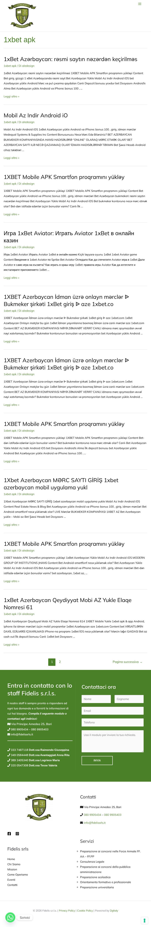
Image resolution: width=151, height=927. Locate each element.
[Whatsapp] (10, 917)
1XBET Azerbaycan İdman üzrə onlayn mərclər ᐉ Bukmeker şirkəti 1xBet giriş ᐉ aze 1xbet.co (66, 300)
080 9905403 (39, 729)
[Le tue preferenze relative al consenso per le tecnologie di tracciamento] (144, 920)
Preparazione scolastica (95, 877)
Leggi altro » (11, 96)
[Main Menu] (140, 4)
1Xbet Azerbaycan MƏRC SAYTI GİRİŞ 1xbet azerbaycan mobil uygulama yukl (61, 484)
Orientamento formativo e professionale (105, 882)
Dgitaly (114, 910)
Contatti (12, 885)
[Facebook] (9, 834)
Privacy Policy (67, 910)
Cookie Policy (85, 910)
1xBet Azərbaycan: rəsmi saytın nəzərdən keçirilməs (70, 59)
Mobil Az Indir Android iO (36, 115)
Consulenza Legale (92, 861)
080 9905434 (19, 729)
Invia (97, 760)
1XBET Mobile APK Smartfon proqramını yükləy (64, 176)
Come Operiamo (17, 874)
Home (11, 859)
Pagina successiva (128, 662)
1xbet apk (10, 66)
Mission (12, 869)
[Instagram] (17, 834)
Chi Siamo (13, 864)
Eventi (11, 879)
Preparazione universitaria (97, 887)
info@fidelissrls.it (21, 734)
